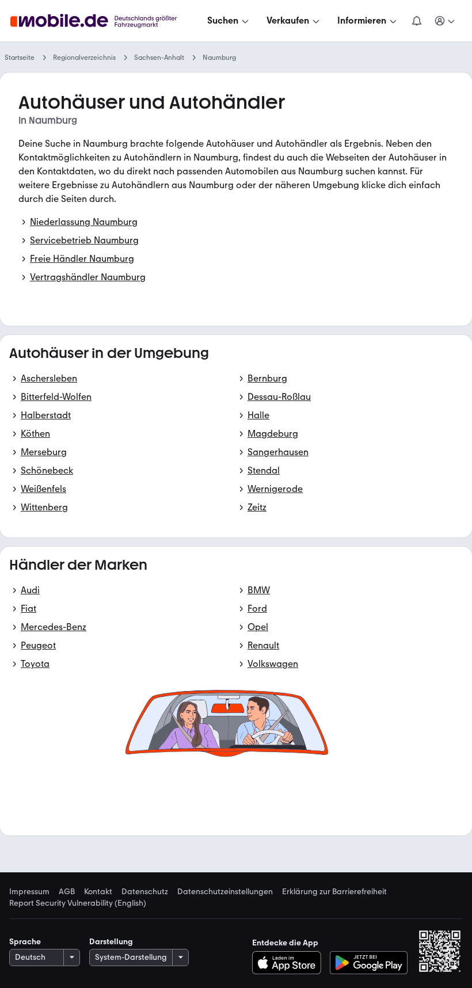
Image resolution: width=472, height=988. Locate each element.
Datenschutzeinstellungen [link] (225, 892)
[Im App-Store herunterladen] (290, 962)
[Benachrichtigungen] (416, 20)
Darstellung (111, 942)
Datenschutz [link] (144, 892)
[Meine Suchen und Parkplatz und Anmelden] (445, 20)
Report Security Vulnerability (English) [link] (77, 903)
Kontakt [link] (98, 892)
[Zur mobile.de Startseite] (103, 21)
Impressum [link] (29, 892)
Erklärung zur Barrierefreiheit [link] (334, 892)
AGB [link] (67, 892)
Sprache (25, 942)
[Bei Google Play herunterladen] (369, 962)
